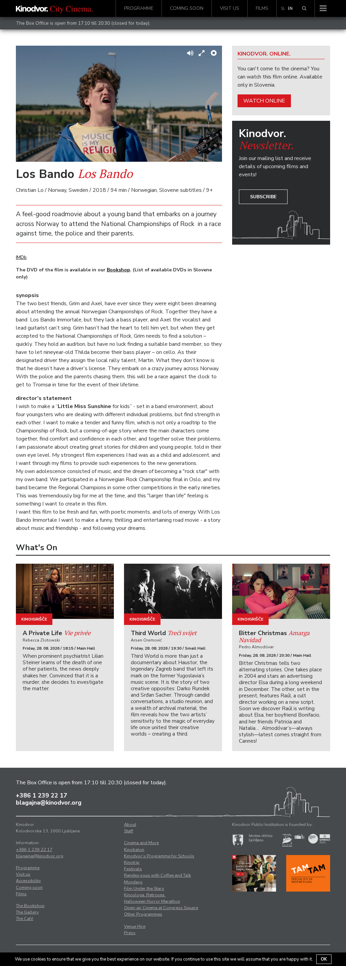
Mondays (133, 882)
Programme (138, 8)
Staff (128, 831)
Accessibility (28, 881)
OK (324, 959)
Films (262, 8)
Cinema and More (141, 843)
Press (129, 933)
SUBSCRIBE (263, 197)
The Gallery (27, 912)
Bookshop (118, 270)
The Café (24, 919)
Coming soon (186, 8)
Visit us (229, 8)
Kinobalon (134, 850)
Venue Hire (134, 926)
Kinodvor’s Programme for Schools (159, 856)
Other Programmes (143, 914)
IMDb (21, 257)
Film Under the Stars (144, 888)
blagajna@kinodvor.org (48, 803)
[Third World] (173, 591)
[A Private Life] (65, 591)
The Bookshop (30, 906)
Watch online (264, 101)
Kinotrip (132, 862)
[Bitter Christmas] (281, 591)
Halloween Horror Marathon (152, 901)
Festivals (133, 869)
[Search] (304, 8)
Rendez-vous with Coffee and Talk (157, 875)
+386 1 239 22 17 (41, 795)
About (130, 825)
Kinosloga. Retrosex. (145, 895)
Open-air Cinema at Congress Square (161, 908)
